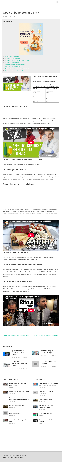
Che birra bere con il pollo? (12, 66)
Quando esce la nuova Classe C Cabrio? (18, 352)
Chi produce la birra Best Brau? (14, 71)
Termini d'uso (6, 457)
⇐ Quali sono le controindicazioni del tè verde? (16, 335)
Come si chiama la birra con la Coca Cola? (17, 60)
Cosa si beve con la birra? (12, 56)
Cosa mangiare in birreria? (12, 62)
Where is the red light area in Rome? (19, 391)
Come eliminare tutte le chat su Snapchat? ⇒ (46, 335)
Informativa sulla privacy (17, 457)
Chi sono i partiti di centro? (17, 405)
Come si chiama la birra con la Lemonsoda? (17, 68)
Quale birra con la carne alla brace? (15, 64)
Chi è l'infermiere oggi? (45, 399)
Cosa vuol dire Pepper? (45, 413)
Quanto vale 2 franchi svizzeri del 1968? (19, 363)
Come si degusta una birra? (13, 58)
